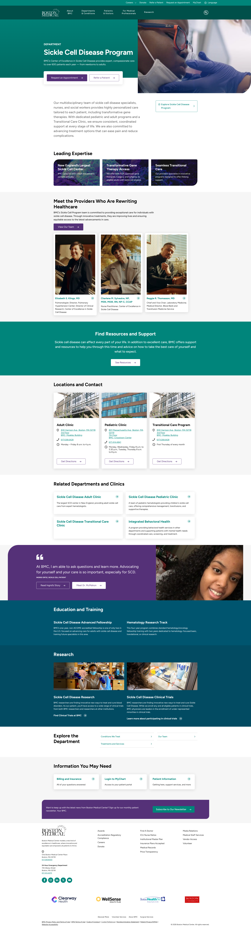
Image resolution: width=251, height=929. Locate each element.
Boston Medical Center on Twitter (63, 880)
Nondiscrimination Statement (128, 922)
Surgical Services (146, 917)
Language (212, 2)
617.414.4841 (115, 442)
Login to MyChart (115, 778)
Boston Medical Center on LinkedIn (57, 880)
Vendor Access (190, 839)
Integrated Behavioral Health (149, 521)
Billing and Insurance (69, 778)
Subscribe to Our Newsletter (171, 809)
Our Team (163, 736)
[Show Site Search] (206, 12)
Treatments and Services (112, 744)
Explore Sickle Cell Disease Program (175, 106)
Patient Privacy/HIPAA (148, 922)
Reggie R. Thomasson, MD (161, 298)
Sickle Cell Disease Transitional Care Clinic (83, 523)
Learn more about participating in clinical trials (152, 718)
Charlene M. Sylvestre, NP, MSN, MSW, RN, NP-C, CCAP (116, 300)
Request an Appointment (178, 2)
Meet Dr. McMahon (86, 585)
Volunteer (187, 843)
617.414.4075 (47, 873)
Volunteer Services (119, 917)
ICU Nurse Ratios (148, 835)
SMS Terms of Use (78, 922)
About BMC (133, 917)
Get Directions (68, 461)
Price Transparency (149, 851)
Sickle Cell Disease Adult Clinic (79, 497)
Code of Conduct (93, 922)
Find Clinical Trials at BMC (68, 715)
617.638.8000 (47, 860)
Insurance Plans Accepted (152, 843)
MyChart (197, 2)
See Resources (123, 362)
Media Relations (190, 831)
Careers (101, 842)
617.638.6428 (67, 440)
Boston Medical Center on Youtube (69, 880)
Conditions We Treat (110, 736)
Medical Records (148, 847)
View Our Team (66, 226)
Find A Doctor (146, 831)
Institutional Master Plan (151, 839)
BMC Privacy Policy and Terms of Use (56, 922)
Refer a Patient (156, 2)
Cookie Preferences (108, 922)
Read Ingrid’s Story (50, 585)
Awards (101, 831)
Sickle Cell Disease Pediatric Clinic (153, 497)
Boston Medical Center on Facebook (44, 880)
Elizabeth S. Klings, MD (67, 298)
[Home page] (54, 835)
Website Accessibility (50, 925)
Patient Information (164, 778)
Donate (142, 2)
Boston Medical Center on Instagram (50, 880)
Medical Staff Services (193, 835)
